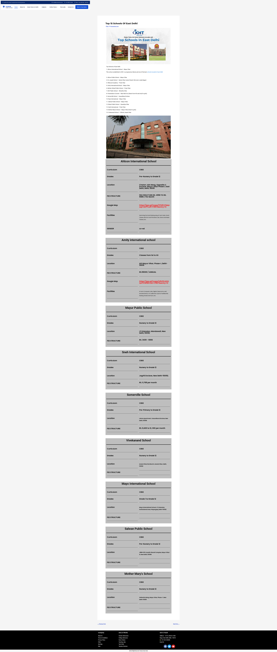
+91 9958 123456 (69, 2)
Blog (107, 26)
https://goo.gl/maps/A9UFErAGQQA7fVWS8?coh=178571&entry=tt (154, 282)
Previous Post (102, 624)
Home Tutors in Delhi (32, 7)
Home (16, 7)
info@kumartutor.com (58, 2)
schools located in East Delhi (155, 72)
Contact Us (71, 7)
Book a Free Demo (82, 7)
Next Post (176, 624)
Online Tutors (53, 7)
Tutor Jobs (62, 7)
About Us (22, 7)
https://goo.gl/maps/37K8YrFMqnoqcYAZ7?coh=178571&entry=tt (154, 206)
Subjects (44, 7)
